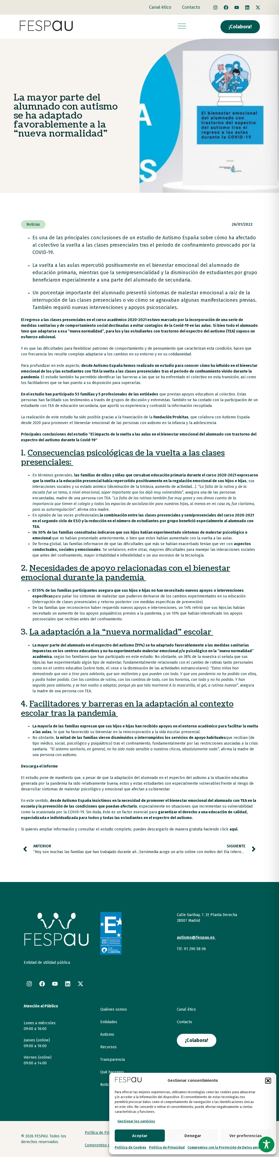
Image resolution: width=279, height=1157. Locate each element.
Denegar (192, 1135)
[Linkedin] (247, 7)
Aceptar (139, 1135)
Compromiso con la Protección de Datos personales (229, 1147)
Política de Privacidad (167, 1147)
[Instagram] (215, 7)
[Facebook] (226, 7)
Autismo (107, 1034)
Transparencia (112, 1059)
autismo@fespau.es (196, 937)
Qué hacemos (112, 1072)
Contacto (191, 7)
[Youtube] (236, 7)
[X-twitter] (258, 7)
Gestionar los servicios (136, 1121)
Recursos (108, 1047)
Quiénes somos (113, 1009)
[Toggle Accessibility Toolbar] (266, 1144)
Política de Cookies (130, 1147)
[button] (268, 1080)
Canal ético (160, 7)
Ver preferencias (245, 1135)
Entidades (108, 1022)
